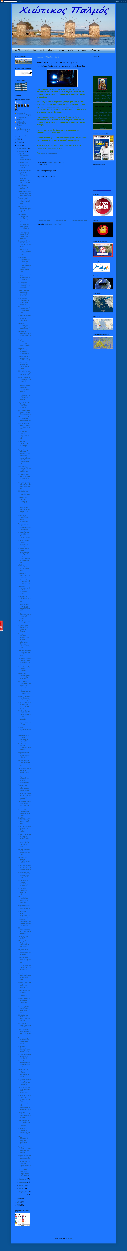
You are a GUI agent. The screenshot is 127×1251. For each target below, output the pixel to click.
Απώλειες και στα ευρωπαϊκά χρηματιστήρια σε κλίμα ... (24, 1164)
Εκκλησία (82, 50)
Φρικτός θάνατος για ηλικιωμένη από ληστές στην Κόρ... (24, 763)
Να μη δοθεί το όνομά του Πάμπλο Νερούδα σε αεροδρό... (24, 883)
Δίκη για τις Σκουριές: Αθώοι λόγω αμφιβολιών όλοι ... (24, 209)
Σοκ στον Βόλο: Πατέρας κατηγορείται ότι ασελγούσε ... (24, 952)
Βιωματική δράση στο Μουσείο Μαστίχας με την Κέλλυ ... (24, 244)
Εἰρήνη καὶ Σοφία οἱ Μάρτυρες (102, 101)
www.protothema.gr (49, 153)
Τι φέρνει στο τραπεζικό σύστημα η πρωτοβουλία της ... (24, 501)
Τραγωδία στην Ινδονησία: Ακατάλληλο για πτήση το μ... (24, 453)
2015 (18, 1205)
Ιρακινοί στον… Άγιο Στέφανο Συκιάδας (24, 669)
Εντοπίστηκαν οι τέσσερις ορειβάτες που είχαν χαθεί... (23, 738)
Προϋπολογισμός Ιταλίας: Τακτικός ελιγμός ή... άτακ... (24, 493)
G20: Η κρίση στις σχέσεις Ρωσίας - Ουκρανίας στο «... (24, 412)
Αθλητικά (51, 50)
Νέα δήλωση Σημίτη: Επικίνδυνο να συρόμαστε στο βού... (23, 435)
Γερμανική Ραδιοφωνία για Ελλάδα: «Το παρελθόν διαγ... (24, 351)
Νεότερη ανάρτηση (43, 221)
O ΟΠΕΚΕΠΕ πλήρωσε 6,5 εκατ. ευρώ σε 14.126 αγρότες (23, 1172)
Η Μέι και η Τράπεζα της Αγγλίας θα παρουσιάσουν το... (24, 444)
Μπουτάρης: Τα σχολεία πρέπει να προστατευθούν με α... (24, 334)
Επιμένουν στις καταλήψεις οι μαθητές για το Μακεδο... (23, 165)
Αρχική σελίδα (61, 221)
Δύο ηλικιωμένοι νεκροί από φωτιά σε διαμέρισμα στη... (24, 560)
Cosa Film (17, 50)
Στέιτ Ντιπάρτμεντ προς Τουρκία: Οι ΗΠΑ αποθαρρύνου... (24, 1090)
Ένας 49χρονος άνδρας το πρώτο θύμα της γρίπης (24, 180)
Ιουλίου (21, 1189)
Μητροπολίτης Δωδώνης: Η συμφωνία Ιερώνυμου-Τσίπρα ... (23, 1140)
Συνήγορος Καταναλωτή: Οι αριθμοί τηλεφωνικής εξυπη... (24, 590)
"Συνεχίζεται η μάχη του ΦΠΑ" (24, 622)
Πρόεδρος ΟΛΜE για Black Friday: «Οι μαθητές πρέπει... (24, 1009)
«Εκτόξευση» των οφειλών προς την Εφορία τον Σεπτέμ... (24, 252)
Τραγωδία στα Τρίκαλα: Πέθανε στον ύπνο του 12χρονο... (24, 1150)
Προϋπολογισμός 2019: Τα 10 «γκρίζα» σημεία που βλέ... (24, 1018)
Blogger (70, 1239)
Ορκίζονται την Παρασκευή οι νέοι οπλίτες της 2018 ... (24, 645)
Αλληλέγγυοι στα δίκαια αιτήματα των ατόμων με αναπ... (24, 227)
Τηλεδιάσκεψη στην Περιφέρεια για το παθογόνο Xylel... (24, 653)
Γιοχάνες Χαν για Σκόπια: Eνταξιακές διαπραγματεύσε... (24, 343)
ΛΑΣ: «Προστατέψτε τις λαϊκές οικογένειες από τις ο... (24, 268)
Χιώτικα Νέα (95, 50)
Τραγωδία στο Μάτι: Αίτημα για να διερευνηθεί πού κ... (24, 960)
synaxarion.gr (103, 128)
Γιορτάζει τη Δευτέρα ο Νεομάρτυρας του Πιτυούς (24, 860)
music (42, 50)
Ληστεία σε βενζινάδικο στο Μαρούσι (24, 575)
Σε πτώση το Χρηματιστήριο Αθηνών (24, 187)
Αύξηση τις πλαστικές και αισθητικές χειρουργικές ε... (24, 780)
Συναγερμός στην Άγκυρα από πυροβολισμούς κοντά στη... (23, 755)
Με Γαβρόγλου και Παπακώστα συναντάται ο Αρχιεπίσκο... (24, 900)
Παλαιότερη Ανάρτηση (79, 221)
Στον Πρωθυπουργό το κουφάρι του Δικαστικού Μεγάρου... (24, 1123)
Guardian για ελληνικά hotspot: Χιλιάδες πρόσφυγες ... (24, 518)
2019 (18, 142)
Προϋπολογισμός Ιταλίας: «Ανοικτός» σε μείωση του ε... (23, 543)
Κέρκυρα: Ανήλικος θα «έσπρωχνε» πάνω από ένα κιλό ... (24, 705)
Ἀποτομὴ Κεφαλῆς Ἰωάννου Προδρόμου (102, 112)
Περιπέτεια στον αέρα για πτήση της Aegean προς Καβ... (24, 426)
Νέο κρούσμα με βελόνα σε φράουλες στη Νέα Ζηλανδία (23, 551)
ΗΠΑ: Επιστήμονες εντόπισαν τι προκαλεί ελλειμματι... (24, 318)
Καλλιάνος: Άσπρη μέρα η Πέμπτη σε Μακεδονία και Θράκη (24, 477)
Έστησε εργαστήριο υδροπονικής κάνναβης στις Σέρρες (24, 310)
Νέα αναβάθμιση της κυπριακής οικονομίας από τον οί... (24, 813)
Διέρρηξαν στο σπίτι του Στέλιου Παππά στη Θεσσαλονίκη (24, 173)
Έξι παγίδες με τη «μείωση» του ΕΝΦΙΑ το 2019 (24, 358)
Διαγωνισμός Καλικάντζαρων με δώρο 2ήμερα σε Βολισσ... (24, 676)
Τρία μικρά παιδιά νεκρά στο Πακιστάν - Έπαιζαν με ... (24, 993)
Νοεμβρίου (22, 152)
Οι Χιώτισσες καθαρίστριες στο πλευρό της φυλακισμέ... (24, 684)
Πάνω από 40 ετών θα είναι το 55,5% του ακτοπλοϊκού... (24, 868)
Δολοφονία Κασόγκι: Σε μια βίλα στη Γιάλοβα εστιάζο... (24, 582)
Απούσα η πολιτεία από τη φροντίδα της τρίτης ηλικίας (24, 796)
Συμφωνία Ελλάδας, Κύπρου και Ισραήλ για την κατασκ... (24, 771)
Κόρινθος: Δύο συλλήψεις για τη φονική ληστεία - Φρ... (24, 599)
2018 (18, 146)
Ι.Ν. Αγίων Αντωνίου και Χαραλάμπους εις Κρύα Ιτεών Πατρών (23, 129)
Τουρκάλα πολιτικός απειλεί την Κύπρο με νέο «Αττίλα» (24, 1115)
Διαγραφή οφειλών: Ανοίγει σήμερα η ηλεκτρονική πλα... (24, 193)
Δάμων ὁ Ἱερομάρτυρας (105, 100)
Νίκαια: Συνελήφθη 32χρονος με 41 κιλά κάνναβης (24, 836)
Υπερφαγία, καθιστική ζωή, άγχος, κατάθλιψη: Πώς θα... (24, 722)
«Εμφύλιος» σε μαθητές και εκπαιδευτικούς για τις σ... (24, 365)
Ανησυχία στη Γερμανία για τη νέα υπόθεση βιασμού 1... (24, 397)
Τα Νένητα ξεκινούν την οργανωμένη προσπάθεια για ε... (24, 661)
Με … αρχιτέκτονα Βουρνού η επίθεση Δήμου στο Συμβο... (24, 944)
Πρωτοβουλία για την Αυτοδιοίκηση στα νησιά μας (24, 373)
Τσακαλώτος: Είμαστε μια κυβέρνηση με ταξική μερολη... (24, 788)
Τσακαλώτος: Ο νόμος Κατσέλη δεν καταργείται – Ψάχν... (24, 201)
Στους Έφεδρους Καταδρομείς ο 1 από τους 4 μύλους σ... (24, 293)
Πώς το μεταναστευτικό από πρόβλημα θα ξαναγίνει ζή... (24, 931)
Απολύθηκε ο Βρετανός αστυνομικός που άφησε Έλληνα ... (24, 1049)
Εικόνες (71, 50)
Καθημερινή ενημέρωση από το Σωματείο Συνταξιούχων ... (24, 260)
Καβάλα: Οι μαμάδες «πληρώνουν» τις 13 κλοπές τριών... (24, 914)
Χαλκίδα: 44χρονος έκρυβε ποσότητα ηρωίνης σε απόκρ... (24, 968)
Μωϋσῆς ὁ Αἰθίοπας (99, 93)
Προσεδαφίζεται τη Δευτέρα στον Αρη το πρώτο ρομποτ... (24, 829)
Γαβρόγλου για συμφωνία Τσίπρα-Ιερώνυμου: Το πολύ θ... (23, 1073)
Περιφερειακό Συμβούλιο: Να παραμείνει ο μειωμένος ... (23, 301)
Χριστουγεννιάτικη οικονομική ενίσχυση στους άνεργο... (24, 388)
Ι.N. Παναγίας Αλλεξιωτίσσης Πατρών (21, 123)
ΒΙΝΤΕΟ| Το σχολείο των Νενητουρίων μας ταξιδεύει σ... (24, 285)
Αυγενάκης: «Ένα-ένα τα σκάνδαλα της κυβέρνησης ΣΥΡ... (24, 875)
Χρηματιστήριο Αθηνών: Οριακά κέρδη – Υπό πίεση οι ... (24, 510)
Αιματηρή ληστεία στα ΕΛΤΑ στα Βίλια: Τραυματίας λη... (24, 535)
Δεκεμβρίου (23, 148)
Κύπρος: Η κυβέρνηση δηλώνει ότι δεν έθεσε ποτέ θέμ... (24, 1131)
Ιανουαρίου (22, 1195)
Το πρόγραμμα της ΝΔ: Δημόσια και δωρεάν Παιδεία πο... (24, 485)
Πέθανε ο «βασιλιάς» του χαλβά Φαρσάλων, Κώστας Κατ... (24, 985)
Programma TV (95, 190)
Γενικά (61, 50)
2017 (18, 1199)
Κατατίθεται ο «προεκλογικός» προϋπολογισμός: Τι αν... (24, 1064)
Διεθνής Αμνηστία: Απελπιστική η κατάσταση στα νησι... (24, 852)
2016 (18, 1202)
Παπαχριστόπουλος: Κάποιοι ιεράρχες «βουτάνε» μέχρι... (24, 1157)
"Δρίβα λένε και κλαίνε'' (23, 937)
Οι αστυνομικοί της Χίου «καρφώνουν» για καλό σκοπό (24, 277)
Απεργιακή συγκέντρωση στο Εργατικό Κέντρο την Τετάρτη (24, 922)
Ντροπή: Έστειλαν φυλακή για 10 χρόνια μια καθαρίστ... (24, 1001)
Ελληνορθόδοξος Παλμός (22, 118)
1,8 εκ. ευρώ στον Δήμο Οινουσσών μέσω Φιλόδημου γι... (24, 1032)
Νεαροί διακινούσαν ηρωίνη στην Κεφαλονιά (24, 1056)
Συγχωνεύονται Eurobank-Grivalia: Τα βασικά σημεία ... (24, 616)
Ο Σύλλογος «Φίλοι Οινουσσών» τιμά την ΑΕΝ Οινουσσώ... (24, 380)
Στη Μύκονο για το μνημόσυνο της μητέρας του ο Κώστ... (24, 821)
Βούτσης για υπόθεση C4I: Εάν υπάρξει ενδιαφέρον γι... (24, 469)
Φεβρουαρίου (23, 1192)
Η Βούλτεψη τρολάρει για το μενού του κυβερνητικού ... (24, 891)
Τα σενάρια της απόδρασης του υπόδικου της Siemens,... (24, 1041)
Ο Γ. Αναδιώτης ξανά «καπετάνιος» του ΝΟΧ (24, 1025)
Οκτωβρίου (22, 1179)
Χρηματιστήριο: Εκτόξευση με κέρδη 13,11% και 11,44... (24, 607)
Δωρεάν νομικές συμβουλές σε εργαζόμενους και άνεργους (24, 235)
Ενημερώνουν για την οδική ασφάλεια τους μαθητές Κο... (24, 637)
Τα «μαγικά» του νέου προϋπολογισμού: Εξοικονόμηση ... (24, 527)
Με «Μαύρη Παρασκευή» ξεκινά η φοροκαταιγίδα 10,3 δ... (23, 218)
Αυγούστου (22, 1185)
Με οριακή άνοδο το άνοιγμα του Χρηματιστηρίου (24, 419)
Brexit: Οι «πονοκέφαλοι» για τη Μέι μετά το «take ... (24, 568)
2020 (18, 139)
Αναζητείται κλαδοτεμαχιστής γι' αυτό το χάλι (24, 692)
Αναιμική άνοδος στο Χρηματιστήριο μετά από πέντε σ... (24, 1107)
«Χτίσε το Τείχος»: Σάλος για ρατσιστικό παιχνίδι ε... (24, 405)
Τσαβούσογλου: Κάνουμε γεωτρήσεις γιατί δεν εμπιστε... (24, 747)
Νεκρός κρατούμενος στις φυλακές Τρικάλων (24, 730)
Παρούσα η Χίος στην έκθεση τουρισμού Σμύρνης (23, 628)
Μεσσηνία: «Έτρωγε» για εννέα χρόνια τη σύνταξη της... (24, 326)
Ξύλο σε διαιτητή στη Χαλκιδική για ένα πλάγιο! (24, 698)
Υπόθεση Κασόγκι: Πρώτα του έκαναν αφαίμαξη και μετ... (24, 714)
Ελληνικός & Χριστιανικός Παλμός (24, 114)
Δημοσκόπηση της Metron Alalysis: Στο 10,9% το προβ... (24, 844)
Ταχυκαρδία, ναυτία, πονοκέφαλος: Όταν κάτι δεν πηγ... (24, 804)
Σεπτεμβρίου (23, 1182)
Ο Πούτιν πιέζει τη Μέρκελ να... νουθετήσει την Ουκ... (24, 461)
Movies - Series (30, 50)
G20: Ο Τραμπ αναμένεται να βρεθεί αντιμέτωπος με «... (24, 157)
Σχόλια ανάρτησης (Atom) (53, 224)
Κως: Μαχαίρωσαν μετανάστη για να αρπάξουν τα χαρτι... (24, 977)
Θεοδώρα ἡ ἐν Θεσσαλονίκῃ (102, 114)
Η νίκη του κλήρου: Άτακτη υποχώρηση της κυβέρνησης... (24, 1082)
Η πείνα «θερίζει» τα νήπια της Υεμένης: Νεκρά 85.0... (24, 1098)
